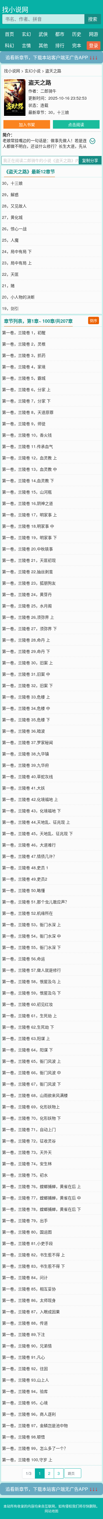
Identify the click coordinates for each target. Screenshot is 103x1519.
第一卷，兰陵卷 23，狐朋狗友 (29, 583)
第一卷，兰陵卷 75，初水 (25, 1175)
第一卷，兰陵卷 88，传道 (25, 1323)
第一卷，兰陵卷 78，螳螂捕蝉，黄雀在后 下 (41, 1209)
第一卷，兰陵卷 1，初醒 (23, 332)
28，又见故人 (14, 206)
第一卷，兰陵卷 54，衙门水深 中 (31, 936)
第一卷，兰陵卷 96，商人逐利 (29, 1414)
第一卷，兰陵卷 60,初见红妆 (27, 1004)
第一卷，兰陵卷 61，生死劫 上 (29, 1015)
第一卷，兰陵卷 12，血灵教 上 (29, 458)
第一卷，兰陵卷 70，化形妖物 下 (31, 1118)
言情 (26, 45)
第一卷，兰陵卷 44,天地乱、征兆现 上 (36, 822)
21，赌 (8, 285)
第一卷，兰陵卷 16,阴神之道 (27, 503)
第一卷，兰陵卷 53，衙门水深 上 (31, 924)
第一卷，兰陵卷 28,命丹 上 (26, 640)
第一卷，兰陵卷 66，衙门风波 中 (31, 1072)
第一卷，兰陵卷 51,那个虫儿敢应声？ (35, 902)
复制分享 (90, 160)
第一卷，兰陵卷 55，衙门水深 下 (31, 947)
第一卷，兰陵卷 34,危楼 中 (26, 708)
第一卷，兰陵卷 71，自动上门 (29, 1129)
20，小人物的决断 (18, 297)
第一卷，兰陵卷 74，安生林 (27, 1163)
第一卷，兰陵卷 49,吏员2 (24, 879)
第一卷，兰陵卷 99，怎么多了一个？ (35, 1448)
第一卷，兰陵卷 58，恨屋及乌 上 (31, 981)
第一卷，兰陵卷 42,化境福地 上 (30, 799)
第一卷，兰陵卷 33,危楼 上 (26, 697)
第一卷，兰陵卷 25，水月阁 (27, 606)
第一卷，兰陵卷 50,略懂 (23, 890)
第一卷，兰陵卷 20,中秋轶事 (27, 549)
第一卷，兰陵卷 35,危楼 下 (26, 719)
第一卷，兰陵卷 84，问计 (25, 1277)
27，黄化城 (12, 217)
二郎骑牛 (48, 91)
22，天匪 (10, 274)
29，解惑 (10, 194)
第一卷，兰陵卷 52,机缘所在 (27, 913)
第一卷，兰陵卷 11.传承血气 (27, 446)
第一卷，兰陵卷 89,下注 (23, 1334)
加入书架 (27, 124)
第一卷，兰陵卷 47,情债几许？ (29, 856)
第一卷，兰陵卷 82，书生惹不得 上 (33, 1254)
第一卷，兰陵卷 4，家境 (23, 366)
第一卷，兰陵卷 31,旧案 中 (26, 674)
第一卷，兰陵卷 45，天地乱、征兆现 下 (37, 833)
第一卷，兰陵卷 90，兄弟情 (27, 1346)
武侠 (43, 34)
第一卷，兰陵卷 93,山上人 (25, 1380)
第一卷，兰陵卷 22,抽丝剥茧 (27, 571)
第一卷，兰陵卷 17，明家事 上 (29, 514)
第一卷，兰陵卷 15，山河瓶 (27, 492)
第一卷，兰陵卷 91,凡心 (23, 1357)
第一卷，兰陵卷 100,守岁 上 (27, 1459)
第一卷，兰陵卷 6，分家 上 (26, 389)
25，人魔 (10, 240)
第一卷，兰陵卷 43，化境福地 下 (31, 810)
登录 (93, 45)
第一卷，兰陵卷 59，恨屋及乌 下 (31, 993)
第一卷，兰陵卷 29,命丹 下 (26, 651)
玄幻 (26, 34)
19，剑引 (10, 308)
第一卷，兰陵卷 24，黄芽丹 (27, 594)
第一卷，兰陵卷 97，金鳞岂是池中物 (35, 1425)
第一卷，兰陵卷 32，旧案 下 (27, 685)
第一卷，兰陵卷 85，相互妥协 (29, 1289)
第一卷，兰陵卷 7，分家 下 (26, 401)
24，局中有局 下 (17, 251)
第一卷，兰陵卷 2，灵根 (23, 344)
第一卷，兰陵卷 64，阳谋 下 (27, 1050)
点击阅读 (76, 124)
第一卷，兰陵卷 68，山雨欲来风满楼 (35, 1095)
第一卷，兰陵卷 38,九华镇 (25, 754)
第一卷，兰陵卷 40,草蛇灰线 (27, 776)
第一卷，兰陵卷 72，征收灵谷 (29, 1141)
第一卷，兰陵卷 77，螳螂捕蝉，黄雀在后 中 (41, 1198)
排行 (59, 45)
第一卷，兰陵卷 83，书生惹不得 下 (33, 1266)
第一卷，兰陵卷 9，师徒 (23, 423)
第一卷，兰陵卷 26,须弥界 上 (28, 617)
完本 (76, 45)
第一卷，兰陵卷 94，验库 (25, 1391)
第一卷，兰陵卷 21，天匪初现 (29, 560)
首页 (9, 34)
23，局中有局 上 (17, 263)
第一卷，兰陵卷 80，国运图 (27, 1232)
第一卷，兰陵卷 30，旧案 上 (27, 662)
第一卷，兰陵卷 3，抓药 (23, 355)
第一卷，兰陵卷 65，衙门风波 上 (31, 1061)
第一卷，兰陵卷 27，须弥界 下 (29, 628)
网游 (93, 34)
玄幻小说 (33, 70)
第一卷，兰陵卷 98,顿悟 (23, 1437)
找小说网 (15, 9)
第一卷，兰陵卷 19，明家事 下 (29, 537)
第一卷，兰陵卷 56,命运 (23, 958)
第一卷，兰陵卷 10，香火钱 (27, 435)
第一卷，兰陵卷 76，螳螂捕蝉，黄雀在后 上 (41, 1186)
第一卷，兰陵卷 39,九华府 (25, 765)
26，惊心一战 (14, 228)
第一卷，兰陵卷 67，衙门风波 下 (31, 1084)
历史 (76, 34)
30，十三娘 (58, 112)
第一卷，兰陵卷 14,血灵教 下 (28, 480)
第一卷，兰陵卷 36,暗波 (23, 731)
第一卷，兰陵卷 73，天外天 (27, 1152)
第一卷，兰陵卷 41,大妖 (23, 788)
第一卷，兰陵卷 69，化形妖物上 (31, 1106)
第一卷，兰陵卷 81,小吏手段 (27, 1243)
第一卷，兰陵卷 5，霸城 (23, 378)
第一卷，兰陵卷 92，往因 (25, 1368)
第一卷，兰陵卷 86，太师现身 (29, 1300)
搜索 (92, 19)
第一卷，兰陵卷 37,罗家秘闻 (27, 742)
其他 (43, 45)
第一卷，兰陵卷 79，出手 (25, 1220)
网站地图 (51, 1510)
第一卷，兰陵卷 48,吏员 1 (25, 867)
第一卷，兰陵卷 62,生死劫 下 (28, 1027)
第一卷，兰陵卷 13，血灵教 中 (29, 469)
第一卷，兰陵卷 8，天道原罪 (28, 412)
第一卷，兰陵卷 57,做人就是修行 (31, 970)
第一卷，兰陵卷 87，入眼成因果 (31, 1311)
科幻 (9, 45)
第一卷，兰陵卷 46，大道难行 (29, 845)
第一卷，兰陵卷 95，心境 (25, 1402)
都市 (59, 34)
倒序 (93, 320)
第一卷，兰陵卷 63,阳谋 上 (26, 1038)
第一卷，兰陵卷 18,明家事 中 (28, 526)
